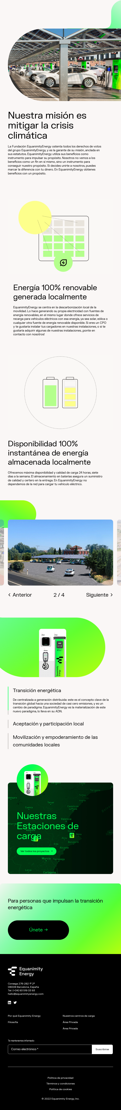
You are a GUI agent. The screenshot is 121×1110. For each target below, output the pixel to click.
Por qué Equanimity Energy (24, 1035)
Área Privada (70, 1041)
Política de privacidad (60, 1097)
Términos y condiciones (60, 1102)
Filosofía (13, 1041)
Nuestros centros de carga (79, 1035)
